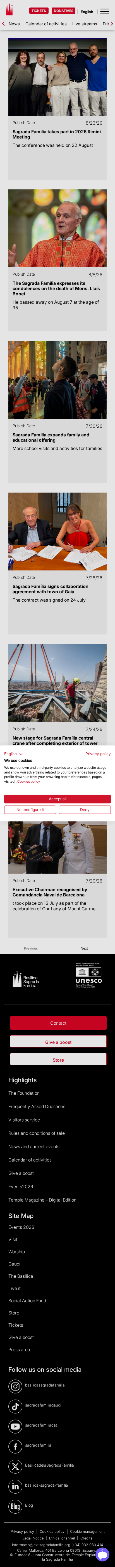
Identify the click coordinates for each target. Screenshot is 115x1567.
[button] (13, 754)
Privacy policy (98, 754)
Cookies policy (28, 781)
